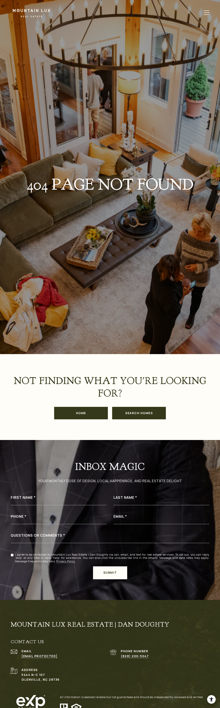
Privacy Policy (65, 561)
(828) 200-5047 (135, 656)
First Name (22, 497)
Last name (123, 497)
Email (118, 516)
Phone (17, 516)
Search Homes (139, 413)
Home (81, 413)
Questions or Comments (36, 535)
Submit (110, 572)
